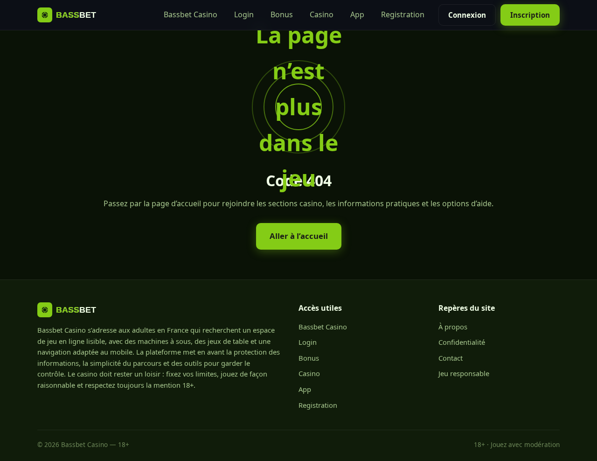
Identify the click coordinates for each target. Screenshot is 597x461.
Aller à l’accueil (299, 235)
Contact (450, 358)
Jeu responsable (463, 373)
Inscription (530, 15)
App (357, 14)
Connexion (467, 15)
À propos (452, 326)
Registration (402, 14)
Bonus (282, 14)
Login (244, 14)
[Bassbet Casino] (75, 14)
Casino (321, 14)
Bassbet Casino (190, 14)
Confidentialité (461, 342)
